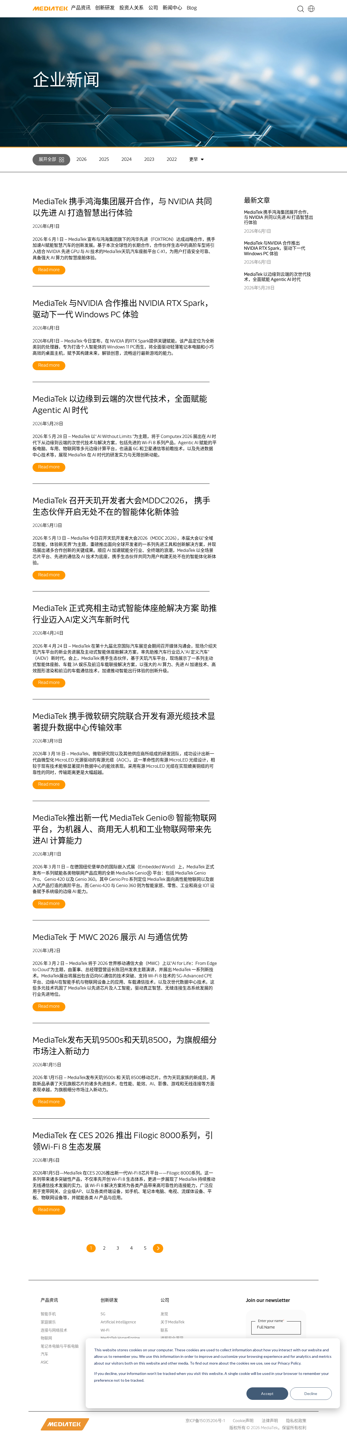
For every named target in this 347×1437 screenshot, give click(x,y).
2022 (172, 160)
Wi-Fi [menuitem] (105, 1331)
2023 (149, 160)
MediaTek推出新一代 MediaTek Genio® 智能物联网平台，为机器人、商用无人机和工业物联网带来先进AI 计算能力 (125, 830)
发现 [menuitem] (164, 1314)
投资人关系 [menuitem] (131, 8)
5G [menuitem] (103, 1314)
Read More (49, 270)
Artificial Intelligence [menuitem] (118, 1322)
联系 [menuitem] (164, 1331)
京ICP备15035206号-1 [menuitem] (205, 1421)
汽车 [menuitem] (44, 1354)
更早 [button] (193, 160)
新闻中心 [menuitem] (172, 8)
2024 (126, 160)
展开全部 (47, 160)
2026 (81, 160)
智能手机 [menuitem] (48, 1314)
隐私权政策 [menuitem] (296, 1421)
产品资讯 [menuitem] (81, 8)
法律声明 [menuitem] (270, 1421)
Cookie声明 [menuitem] (243, 1421)
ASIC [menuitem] (45, 1363)
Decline (310, 1393)
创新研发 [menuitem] (105, 8)
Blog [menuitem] (192, 8)
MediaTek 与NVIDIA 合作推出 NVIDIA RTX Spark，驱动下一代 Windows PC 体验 (274, 248)
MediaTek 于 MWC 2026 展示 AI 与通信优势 (110, 938)
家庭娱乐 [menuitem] (48, 1322)
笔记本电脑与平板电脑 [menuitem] (60, 1347)
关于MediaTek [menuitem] (172, 1322)
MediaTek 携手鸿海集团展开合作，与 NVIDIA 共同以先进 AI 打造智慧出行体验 (278, 217)
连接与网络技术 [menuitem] (54, 1331)
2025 (104, 160)
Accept (267, 1393)
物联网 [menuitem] (46, 1338)
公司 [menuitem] (153, 8)
